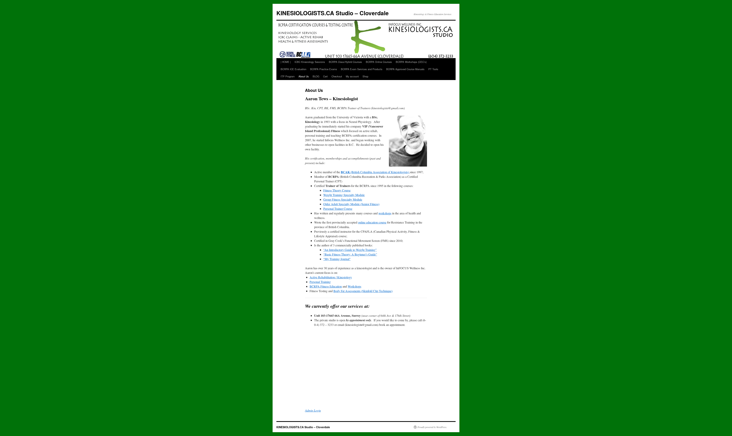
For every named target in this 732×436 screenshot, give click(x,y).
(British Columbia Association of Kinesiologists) (375, 172)
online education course (372, 222)
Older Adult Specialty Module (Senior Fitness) (351, 204)
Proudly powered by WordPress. (432, 427)
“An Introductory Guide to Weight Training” (350, 250)
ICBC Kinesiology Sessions (310, 62)
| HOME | (286, 62)
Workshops (354, 286)
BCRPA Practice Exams (323, 69)
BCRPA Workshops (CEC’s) (411, 62)
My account (352, 76)
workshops (384, 213)
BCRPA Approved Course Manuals (405, 69)
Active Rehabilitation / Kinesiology (331, 277)
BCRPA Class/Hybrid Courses (345, 62)
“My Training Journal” (337, 259)
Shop (365, 76)
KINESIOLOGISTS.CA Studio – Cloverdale (332, 13)
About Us (304, 76)
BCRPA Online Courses (379, 62)
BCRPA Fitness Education (326, 286)
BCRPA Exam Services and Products (361, 69)
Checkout (336, 76)
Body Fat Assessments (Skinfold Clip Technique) (362, 291)
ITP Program (288, 76)
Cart (325, 76)
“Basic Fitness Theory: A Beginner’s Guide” (350, 254)
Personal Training (320, 282)
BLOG (316, 76)
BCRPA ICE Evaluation (293, 69)
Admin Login (313, 410)
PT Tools (433, 69)
